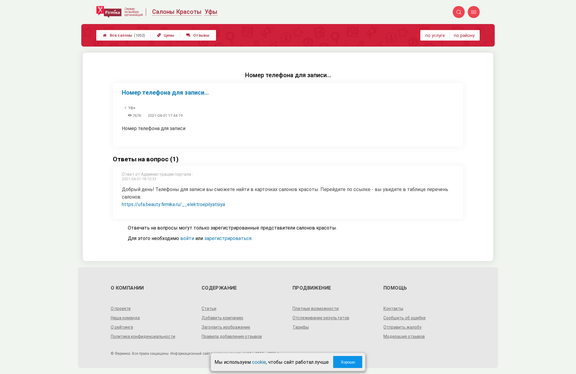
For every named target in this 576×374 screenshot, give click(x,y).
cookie (259, 362)
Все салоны (124, 35)
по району (464, 35)
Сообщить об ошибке (404, 317)
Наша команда (125, 317)
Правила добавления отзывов (232, 336)
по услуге (435, 35)
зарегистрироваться (227, 238)
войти (187, 238)
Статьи (209, 308)
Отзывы (197, 35)
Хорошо (348, 362)
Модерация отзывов (404, 336)
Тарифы (300, 327)
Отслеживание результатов (320, 317)
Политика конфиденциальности (143, 336)
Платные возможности (315, 308)
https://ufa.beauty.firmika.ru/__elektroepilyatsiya (173, 204)
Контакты (393, 308)
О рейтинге (122, 327)
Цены (165, 35)
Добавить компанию (222, 317)
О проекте (121, 308)
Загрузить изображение (226, 327)
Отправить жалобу (402, 327)
